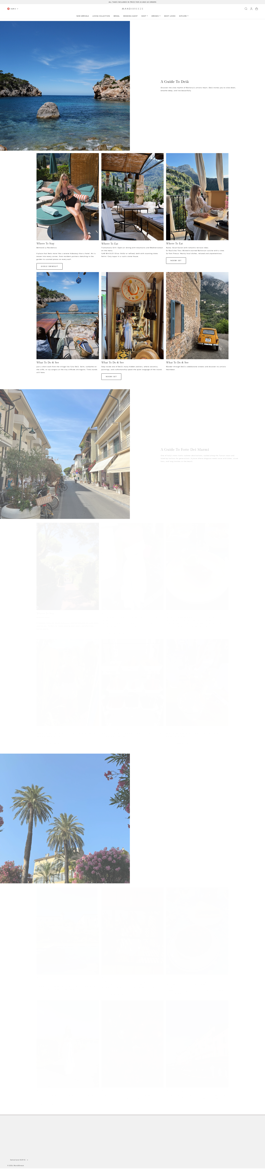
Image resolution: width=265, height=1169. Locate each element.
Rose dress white (115, 631)
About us (11, 1123)
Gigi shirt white (115, 992)
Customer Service (15, 1132)
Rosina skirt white (51, 1102)
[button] (246, 8)
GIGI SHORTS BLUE (50, 741)
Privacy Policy (13, 1137)
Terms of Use (228, 1139)
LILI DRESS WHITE (179, 741)
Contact (10, 1128)
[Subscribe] (255, 1133)
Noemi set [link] (176, 261)
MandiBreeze (19, 1165)
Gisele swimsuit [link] (49, 266)
